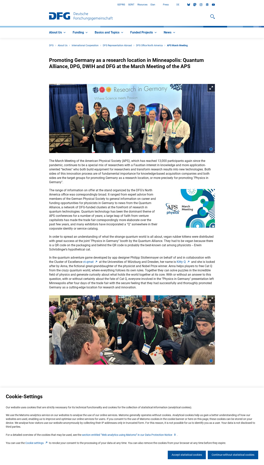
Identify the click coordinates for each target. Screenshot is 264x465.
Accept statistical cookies (187, 454)
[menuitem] (57, 32)
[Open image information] (211, 149)
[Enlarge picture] (132, 118)
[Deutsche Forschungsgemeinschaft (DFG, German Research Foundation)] (81, 16)
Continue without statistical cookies (233, 454)
